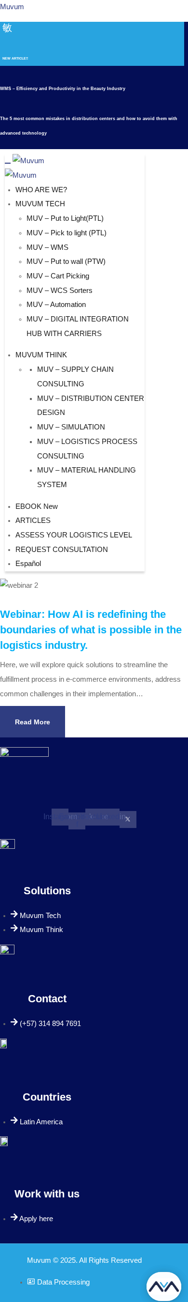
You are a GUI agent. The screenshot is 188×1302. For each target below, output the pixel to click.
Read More (32, 722)
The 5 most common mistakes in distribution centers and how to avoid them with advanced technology (88, 126)
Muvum (12, 7)
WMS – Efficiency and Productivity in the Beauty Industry (62, 88)
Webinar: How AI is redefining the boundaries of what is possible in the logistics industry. (91, 629)
